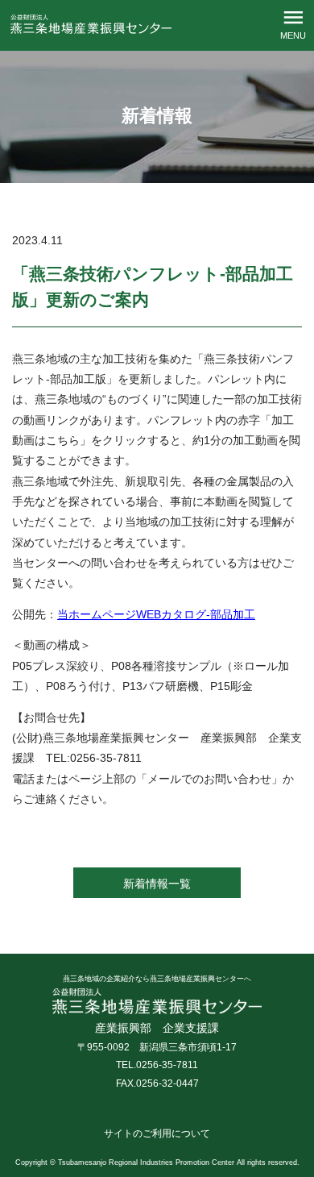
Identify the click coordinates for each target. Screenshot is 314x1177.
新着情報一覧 (157, 883)
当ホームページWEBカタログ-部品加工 (156, 614)
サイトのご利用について (157, 1133)
